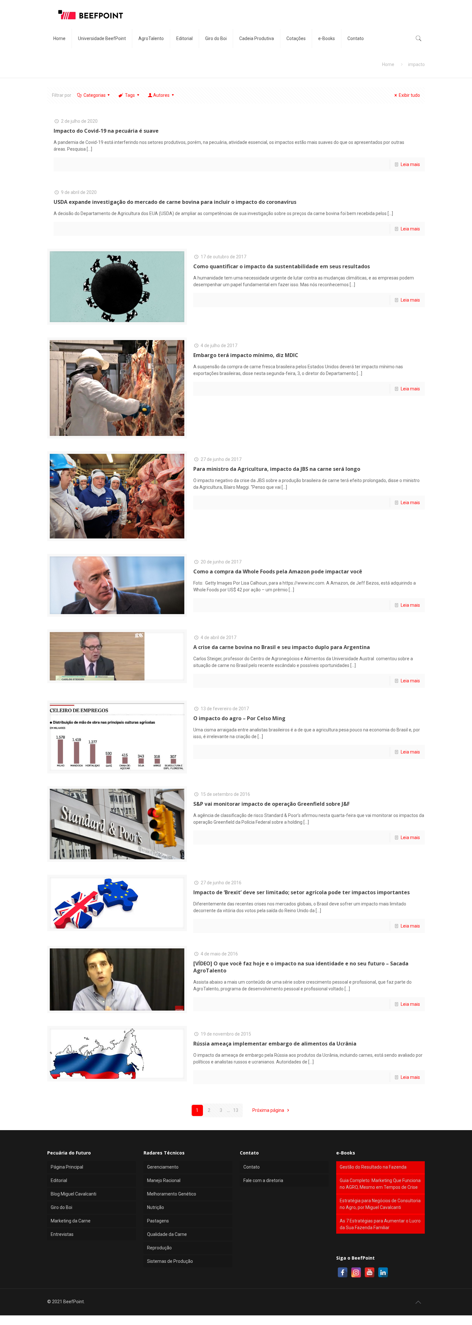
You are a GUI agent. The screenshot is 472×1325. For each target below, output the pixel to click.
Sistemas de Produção (170, 1261)
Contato (251, 1167)
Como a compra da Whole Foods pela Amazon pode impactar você (277, 571)
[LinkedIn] (383, 1272)
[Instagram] (356, 1272)
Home (388, 64)
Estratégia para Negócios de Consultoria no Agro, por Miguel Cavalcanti (380, 1204)
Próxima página (268, 1110)
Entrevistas (62, 1234)
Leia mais (410, 164)
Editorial (59, 1180)
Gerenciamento (163, 1167)
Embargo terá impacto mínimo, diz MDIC (245, 355)
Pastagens (158, 1220)
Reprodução (159, 1247)
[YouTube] (369, 1272)
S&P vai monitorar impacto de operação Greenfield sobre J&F (271, 803)
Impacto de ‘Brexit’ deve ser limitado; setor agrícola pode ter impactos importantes (301, 892)
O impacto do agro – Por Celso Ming (239, 718)
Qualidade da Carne (167, 1234)
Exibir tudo (409, 95)
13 (235, 1110)
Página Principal (67, 1167)
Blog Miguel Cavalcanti (73, 1193)
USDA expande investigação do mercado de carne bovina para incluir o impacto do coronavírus (175, 201)
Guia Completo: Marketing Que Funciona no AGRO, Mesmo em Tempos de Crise (380, 1184)
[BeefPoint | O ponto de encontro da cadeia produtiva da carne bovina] (90, 14)
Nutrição (155, 1207)
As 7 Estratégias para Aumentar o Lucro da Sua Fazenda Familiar (380, 1224)
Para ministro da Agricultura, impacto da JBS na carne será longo (276, 468)
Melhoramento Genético (171, 1193)
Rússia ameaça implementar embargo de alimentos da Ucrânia (274, 1043)
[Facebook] (342, 1272)
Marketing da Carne (71, 1220)
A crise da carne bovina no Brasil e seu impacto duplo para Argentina (281, 647)
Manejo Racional (163, 1180)
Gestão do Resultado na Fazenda (373, 1167)
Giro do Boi (61, 1207)
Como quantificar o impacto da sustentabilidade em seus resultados (281, 266)
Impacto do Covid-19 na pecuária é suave (106, 130)
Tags (130, 95)
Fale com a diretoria (263, 1180)
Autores (161, 95)
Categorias (94, 95)
